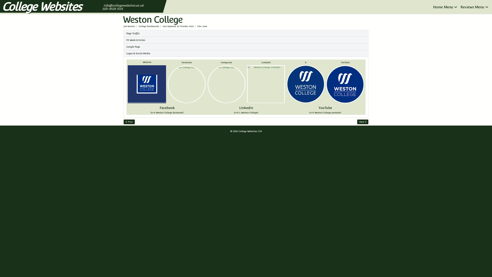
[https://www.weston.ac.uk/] (147, 84)
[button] (246, 33)
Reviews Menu (472, 7)
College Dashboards (149, 26)
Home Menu (443, 7)
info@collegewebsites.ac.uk (123, 5)
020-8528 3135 (113, 9)
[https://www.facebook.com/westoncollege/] (187, 84)
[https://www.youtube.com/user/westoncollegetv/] (345, 84)
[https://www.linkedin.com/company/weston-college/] (266, 84)
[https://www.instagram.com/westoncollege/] (226, 84)
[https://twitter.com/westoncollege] (306, 84)
